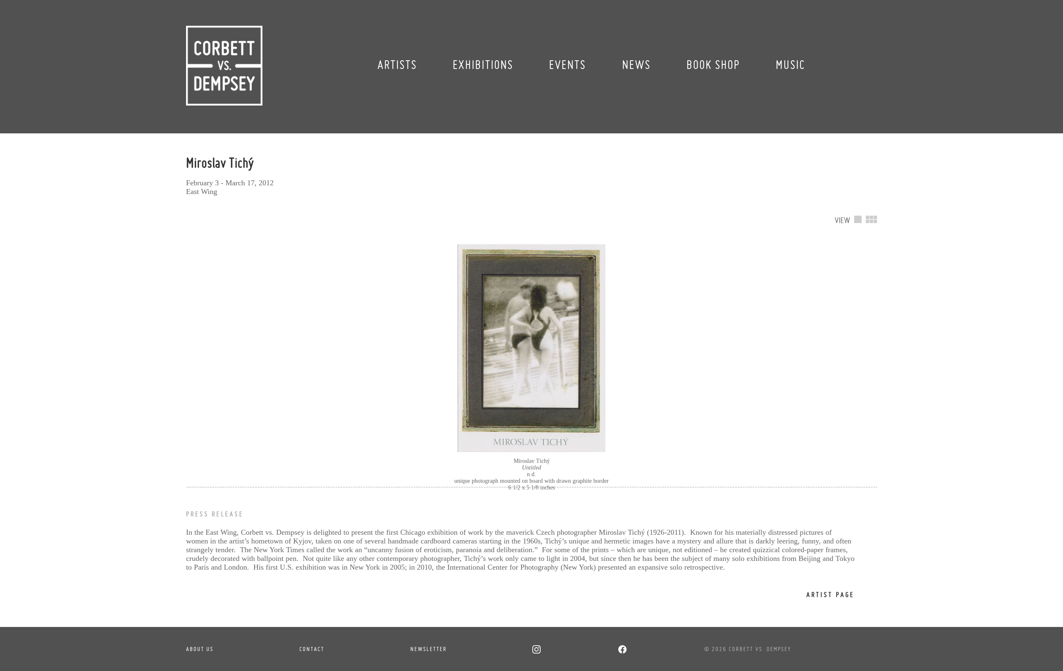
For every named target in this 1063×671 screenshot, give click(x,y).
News (636, 64)
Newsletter (428, 649)
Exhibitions (483, 64)
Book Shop (713, 64)
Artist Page (830, 594)
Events (567, 64)
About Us (199, 649)
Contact (311, 649)
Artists (397, 64)
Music (790, 64)
